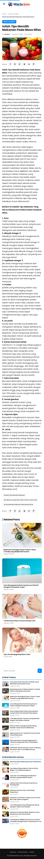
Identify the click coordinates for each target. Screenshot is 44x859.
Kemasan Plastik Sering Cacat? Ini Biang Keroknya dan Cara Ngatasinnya (25, 749)
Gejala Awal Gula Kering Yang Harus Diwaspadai (23, 784)
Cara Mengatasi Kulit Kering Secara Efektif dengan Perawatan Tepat (21, 586)
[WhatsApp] (19, 64)
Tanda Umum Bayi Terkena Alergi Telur (20, 621)
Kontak (31, 852)
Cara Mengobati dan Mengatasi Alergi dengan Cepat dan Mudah (24, 806)
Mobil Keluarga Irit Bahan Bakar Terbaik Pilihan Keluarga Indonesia (25, 690)
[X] (15, 64)
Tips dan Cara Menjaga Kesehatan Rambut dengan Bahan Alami (23, 776)
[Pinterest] (34, 64)
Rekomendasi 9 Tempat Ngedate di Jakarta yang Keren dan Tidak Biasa (24, 741)
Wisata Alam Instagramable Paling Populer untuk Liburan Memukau (23, 727)
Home (4, 14)
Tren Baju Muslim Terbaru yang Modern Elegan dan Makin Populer (25, 719)
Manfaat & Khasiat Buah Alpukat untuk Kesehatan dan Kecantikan (25, 813)
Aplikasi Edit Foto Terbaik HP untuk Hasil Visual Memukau (25, 734)
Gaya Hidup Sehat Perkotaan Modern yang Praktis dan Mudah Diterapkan (24, 712)
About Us (13, 852)
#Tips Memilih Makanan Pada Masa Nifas (18, 504)
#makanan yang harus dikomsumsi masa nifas (20, 500)
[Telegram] (24, 64)
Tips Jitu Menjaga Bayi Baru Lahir (17, 654)
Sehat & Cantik (13, 14)
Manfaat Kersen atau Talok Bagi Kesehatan (22, 791)
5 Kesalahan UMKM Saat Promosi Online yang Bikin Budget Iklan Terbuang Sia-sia (25, 820)
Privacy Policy (22, 852)
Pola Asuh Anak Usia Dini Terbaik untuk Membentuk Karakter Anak (24, 683)
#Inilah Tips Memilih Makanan (14, 495)
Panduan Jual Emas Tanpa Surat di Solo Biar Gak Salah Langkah (25, 798)
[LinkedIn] (29, 64)
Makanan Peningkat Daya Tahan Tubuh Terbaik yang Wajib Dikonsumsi (20, 551)
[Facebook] (10, 64)
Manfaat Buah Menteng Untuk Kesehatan (25, 762)
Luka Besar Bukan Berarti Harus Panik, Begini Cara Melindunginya (24, 769)
